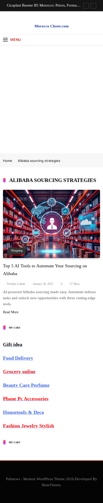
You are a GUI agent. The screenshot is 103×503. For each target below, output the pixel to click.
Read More (10, 312)
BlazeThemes (51, 485)
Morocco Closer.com (51, 26)
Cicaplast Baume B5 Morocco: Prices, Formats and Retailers (43, 5)
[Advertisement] (51, 99)
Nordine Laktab (16, 284)
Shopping (16, 250)
